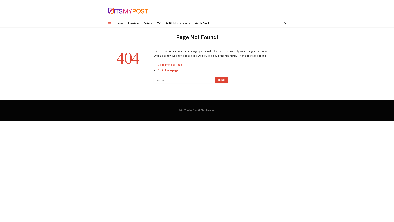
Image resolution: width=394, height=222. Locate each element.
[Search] (284, 23)
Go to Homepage (168, 70)
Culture (147, 23)
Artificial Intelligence (177, 23)
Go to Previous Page (170, 64)
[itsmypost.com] (128, 11)
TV (159, 23)
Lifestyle (133, 23)
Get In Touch (202, 23)
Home (120, 23)
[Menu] (109, 23)
